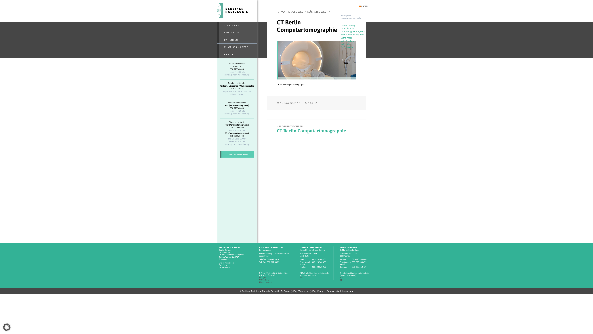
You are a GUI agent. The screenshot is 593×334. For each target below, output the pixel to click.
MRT (301, 278)
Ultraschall (264, 280)
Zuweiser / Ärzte (236, 47)
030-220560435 (237, 69)
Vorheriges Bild (292, 11)
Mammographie (265, 282)
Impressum (347, 291)
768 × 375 (312, 103)
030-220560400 (237, 108)
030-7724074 (237, 89)
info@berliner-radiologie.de (276, 273)
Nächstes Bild (316, 11)
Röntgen (262, 277)
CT (341, 280)
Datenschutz (333, 291)
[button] (7, 327)
